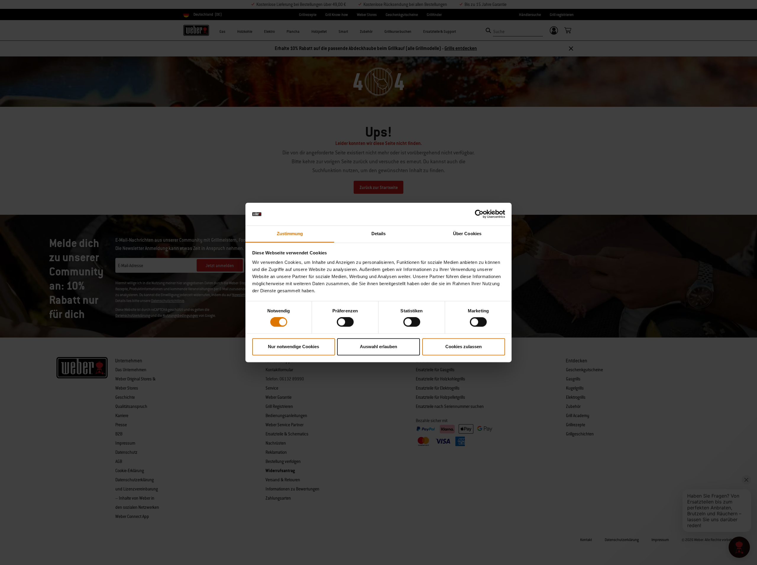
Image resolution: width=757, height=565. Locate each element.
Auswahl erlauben (378, 346)
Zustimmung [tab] (290, 233)
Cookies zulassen (463, 346)
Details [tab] (378, 233)
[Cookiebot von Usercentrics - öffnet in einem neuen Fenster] (479, 214)
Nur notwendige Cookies (293, 346)
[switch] (345, 322)
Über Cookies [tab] (467, 233)
